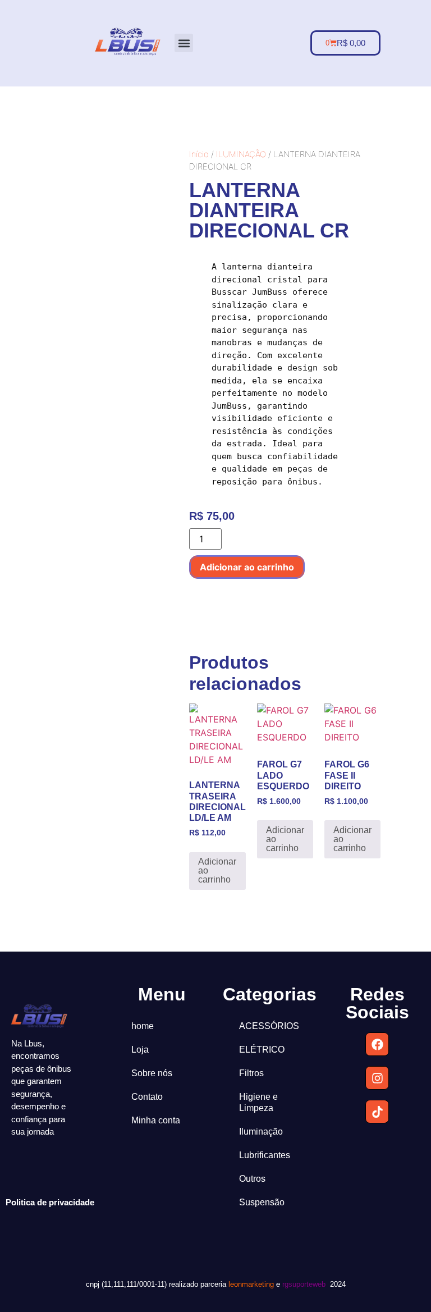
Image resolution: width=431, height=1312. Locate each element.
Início (199, 154)
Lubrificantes (264, 1155)
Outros (252, 1178)
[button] (184, 43)
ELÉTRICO (262, 1049)
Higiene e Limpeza (258, 1102)
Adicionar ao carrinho (247, 567)
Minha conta (155, 1120)
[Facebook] (377, 1044)
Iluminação (261, 1131)
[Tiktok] (377, 1111)
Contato (147, 1096)
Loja (140, 1049)
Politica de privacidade (50, 1202)
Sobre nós (151, 1073)
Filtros (251, 1073)
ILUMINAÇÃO (241, 154)
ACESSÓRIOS (269, 1026)
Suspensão (262, 1202)
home (142, 1026)
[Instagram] (377, 1078)
